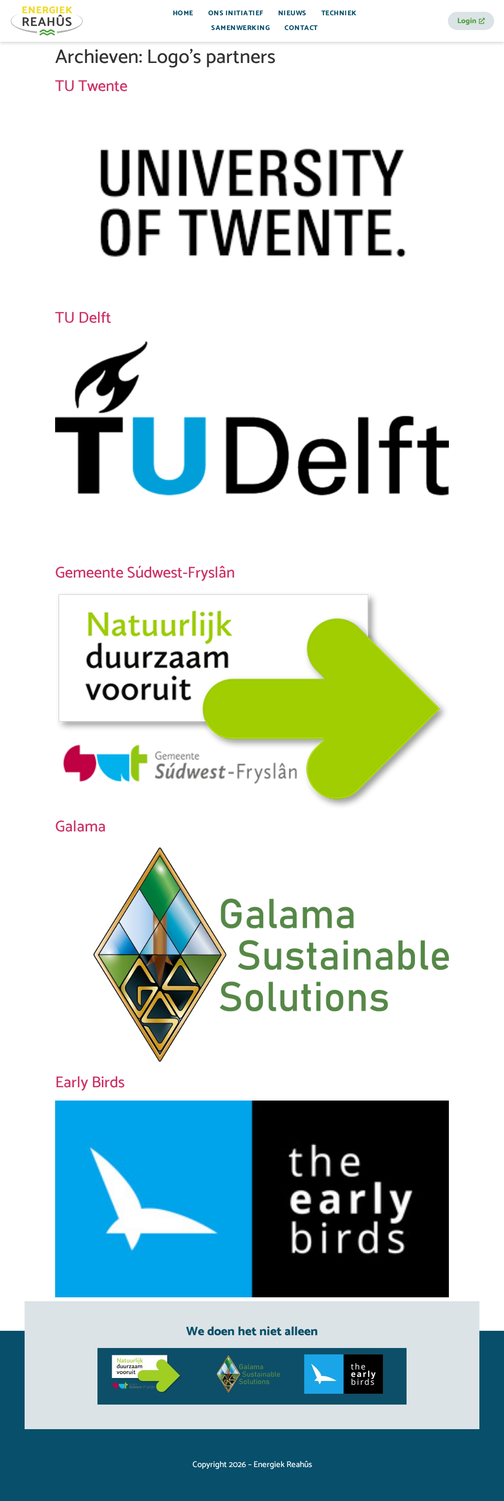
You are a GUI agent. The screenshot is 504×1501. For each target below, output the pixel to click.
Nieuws (292, 13)
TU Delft (83, 318)
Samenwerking (240, 28)
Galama (80, 827)
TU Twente (91, 86)
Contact (301, 28)
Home (183, 13)
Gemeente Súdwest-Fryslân (145, 573)
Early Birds (90, 1083)
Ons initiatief (235, 13)
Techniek (339, 13)
